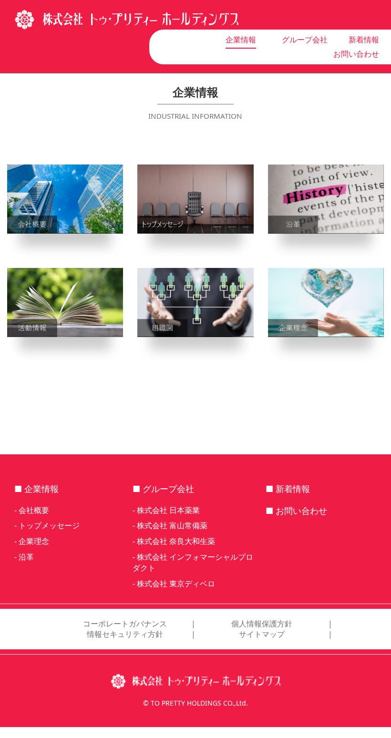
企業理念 (34, 541)
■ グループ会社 (163, 488)
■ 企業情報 (36, 488)
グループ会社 (305, 39)
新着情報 (364, 39)
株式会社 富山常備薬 (172, 525)
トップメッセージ (49, 525)
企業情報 (241, 39)
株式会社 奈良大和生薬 (176, 541)
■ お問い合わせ (296, 510)
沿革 (26, 557)
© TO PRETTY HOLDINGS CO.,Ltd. (195, 702)
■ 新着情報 (288, 488)
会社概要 (34, 510)
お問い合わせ (356, 54)
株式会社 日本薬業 (168, 510)
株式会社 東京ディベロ (176, 583)
